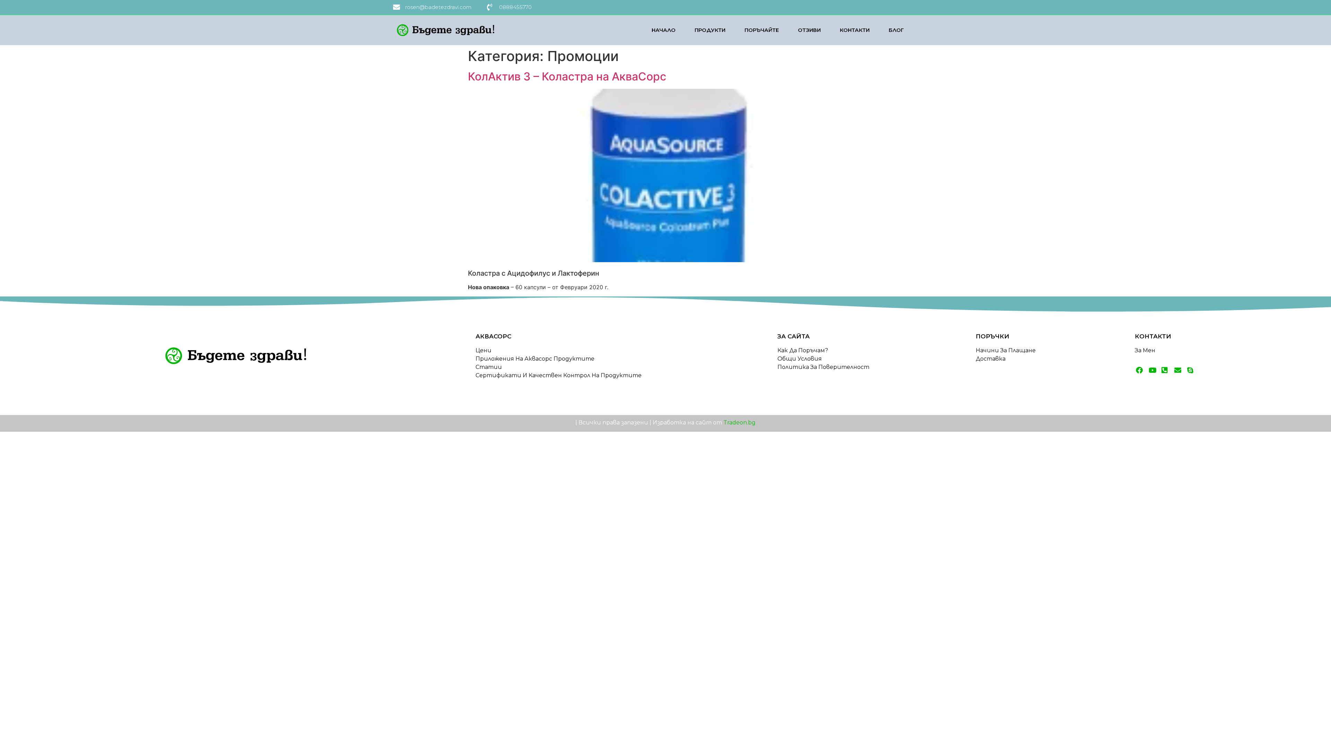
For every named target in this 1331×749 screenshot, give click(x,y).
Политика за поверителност (823, 367)
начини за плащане (1006, 350)
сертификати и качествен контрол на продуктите (559, 375)
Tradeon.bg (739, 422)
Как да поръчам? (802, 350)
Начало (664, 30)
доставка (991, 358)
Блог (896, 30)
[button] (14, 735)
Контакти (855, 30)
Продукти (710, 30)
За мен (1145, 350)
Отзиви (809, 30)
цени (483, 350)
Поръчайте (762, 30)
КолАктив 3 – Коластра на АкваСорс (567, 76)
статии (489, 367)
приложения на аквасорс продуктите (535, 358)
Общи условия (799, 358)
